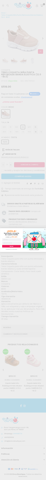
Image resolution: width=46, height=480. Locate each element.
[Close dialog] (44, 229)
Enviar (11, 246)
